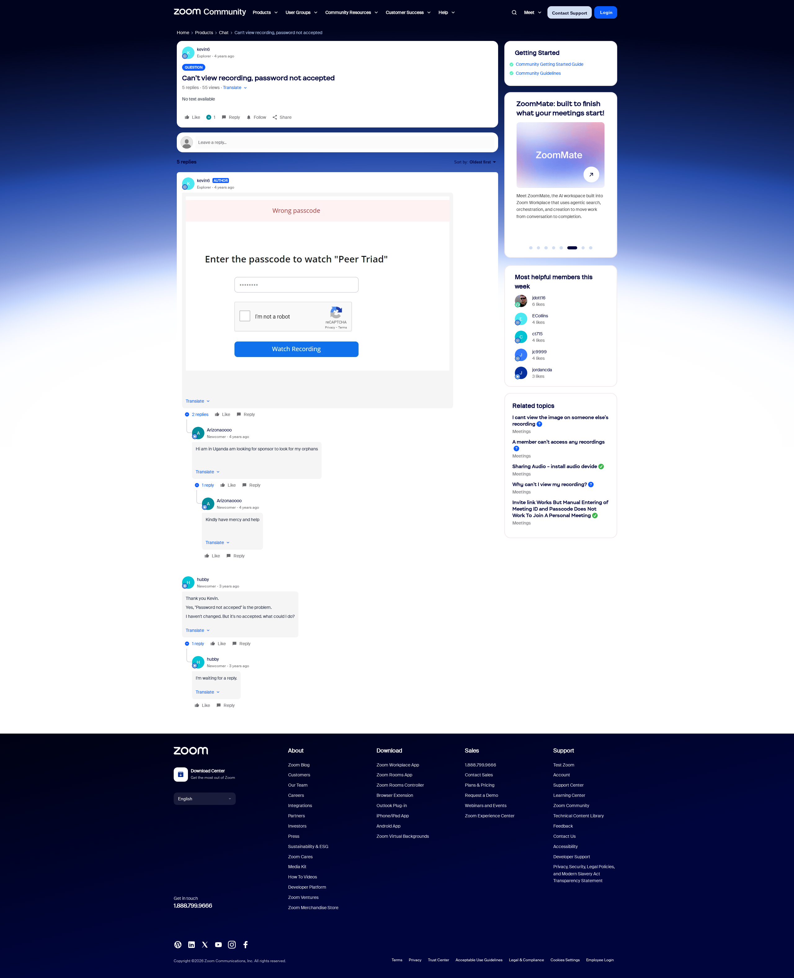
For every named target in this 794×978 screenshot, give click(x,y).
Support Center (568, 785)
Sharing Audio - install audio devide (554, 466)
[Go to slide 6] (569, 248)
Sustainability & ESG (308, 846)
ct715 (537, 334)
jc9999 (539, 352)
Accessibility (565, 846)
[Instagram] (232, 944)
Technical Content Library (578, 816)
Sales (472, 750)
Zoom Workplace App (398, 765)
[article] (337, 298)
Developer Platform (307, 887)
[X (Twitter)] (205, 944)
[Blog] (178, 944)
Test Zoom (563, 765)
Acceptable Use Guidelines (479, 960)
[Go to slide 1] (531, 248)
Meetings (521, 431)
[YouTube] (218, 944)
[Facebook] (245, 944)
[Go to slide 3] (546, 248)
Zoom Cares (300, 857)
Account (561, 775)
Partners (296, 816)
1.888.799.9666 (193, 905)
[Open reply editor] (337, 142)
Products (204, 32)
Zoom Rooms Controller (400, 785)
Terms (397, 960)
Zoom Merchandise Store (313, 907)
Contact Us (564, 836)
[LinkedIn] (191, 944)
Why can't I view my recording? (549, 484)
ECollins (540, 316)
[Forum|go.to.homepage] (210, 12)
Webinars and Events (485, 805)
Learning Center (569, 795)
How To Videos (302, 877)
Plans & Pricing (479, 785)
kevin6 (203, 49)
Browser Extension (395, 795)
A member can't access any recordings (558, 442)
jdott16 (539, 298)
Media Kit (297, 866)
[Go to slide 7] (580, 248)
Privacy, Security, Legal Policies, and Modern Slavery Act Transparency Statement (584, 873)
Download (389, 750)
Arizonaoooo (219, 430)
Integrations (300, 805)
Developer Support (571, 857)
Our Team (298, 785)
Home (183, 32)
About (296, 750)
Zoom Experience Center (490, 816)
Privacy (415, 960)
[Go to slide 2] (538, 248)
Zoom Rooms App (394, 775)
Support (563, 750)
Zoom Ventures (303, 897)
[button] (235, 87)
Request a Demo (481, 795)
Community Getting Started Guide (549, 64)
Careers (296, 795)
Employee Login (600, 960)
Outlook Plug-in (392, 805)
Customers (299, 775)
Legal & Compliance (526, 960)
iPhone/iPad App (393, 816)
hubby (203, 579)
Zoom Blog (299, 765)
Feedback (563, 826)
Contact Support (569, 13)
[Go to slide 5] (561, 248)
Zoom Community (571, 805)
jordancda (542, 370)
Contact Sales (479, 775)
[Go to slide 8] (591, 248)
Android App (388, 826)
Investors (297, 826)
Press (293, 836)
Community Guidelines (538, 73)
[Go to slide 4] (553, 248)
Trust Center (438, 960)
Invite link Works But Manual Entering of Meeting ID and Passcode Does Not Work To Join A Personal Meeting (560, 508)
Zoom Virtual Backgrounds (403, 836)
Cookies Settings (565, 960)
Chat (224, 32)
